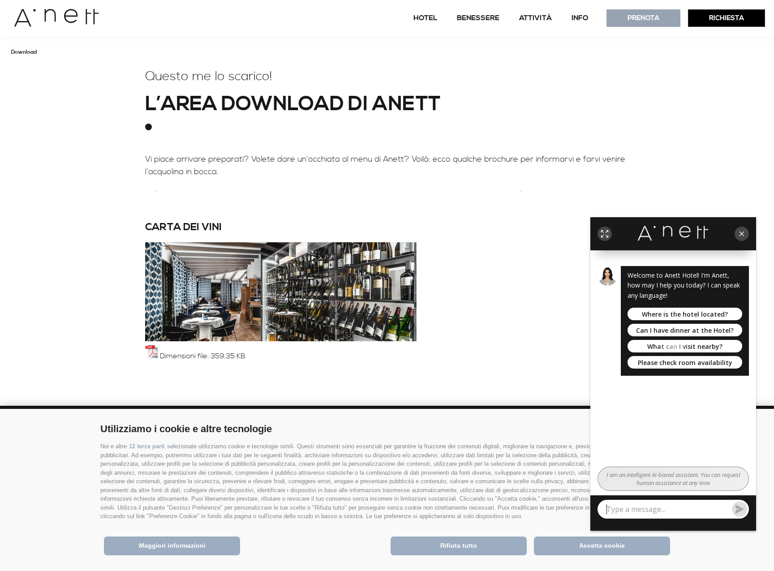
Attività (535, 17)
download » (188, 369)
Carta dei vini (183, 227)
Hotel (425, 17)
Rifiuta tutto (458, 545)
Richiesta (726, 18)
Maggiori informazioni (172, 545)
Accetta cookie (602, 545)
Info (580, 17)
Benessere (478, 17)
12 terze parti (147, 446)
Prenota (643, 18)
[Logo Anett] (49, 18)
